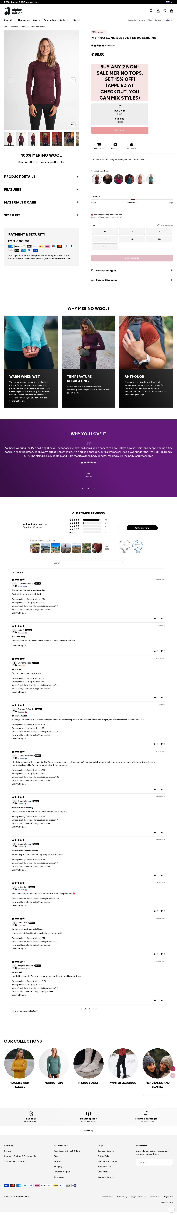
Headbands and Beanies (158, 1084)
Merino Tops (53, 1082)
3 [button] (89, 1008)
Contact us (59, 1177)
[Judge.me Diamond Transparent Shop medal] (137, 545)
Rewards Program (136, 20)
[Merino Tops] (54, 1063)
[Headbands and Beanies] (158, 1063)
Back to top (88, 1131)
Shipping (58, 1166)
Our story (8, 1151)
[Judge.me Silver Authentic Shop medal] (124, 545)
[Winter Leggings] (123, 1063)
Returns (158, 20)
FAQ (150, 20)
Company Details (106, 1177)
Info (74, 20)
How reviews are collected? (24, 1011)
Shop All (8, 20)
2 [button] (85, 1008)
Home (6, 26)
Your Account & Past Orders (67, 1151)
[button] (171, 11)
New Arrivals (15, 26)
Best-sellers (50, 20)
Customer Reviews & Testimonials (20, 1156)
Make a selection (132, 258)
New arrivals (24, 20)
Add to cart (120, 130)
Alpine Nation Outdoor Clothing (20, 1197)
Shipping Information (108, 1161)
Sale (35, 20)
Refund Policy (104, 1156)
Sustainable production (15, 1161)
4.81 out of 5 (41, 524)
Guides (62, 20)
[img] (18, 579)
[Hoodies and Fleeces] (19, 1063)
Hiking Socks (88, 1082)
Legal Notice (104, 1171)
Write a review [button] (142, 527)
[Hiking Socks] (88, 1063)
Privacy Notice (104, 1166)
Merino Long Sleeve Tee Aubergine (33, 26)
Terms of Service (106, 1151)
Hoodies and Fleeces (19, 1084)
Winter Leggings (123, 1082)
